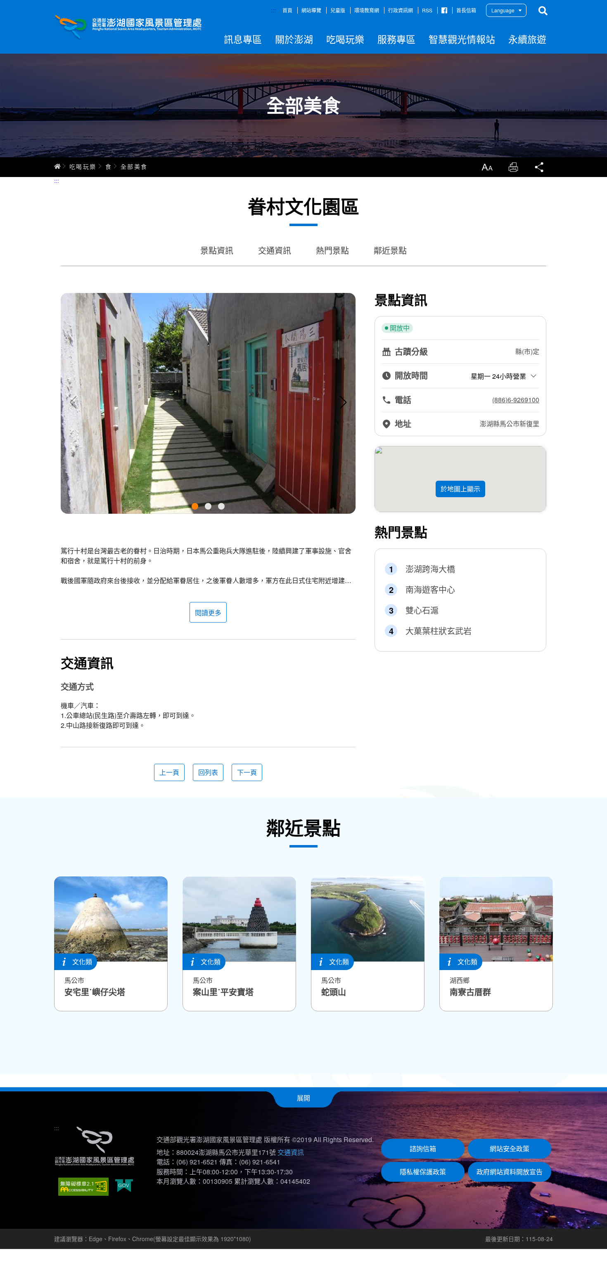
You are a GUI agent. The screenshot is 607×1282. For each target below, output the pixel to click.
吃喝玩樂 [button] (345, 39)
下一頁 (247, 772)
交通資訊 (274, 250)
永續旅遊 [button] (527, 39)
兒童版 (337, 10)
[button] (195, 506)
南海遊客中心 (430, 590)
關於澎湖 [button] (294, 39)
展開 (303, 1098)
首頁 (287, 10)
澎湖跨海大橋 (430, 569)
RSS (427, 10)
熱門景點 (332, 250)
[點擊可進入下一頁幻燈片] (343, 402)
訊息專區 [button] (243, 39)
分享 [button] (540, 167)
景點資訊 (216, 250)
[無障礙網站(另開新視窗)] (83, 1187)
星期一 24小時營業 (498, 376)
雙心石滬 (422, 610)
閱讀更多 (208, 612)
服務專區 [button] (396, 39)
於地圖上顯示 (460, 488)
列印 (513, 167)
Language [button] (503, 10)
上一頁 (169, 772)
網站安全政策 (509, 1148)
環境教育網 (366, 10)
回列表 (208, 772)
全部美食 (134, 166)
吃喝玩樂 (83, 166)
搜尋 (543, 11)
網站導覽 (311, 10)
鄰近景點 (390, 250)
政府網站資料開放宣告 (510, 1171)
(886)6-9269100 (515, 400)
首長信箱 (466, 10)
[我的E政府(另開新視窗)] (124, 1186)
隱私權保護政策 (423, 1171)
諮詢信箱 (423, 1148)
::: (273, 10)
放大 (487, 167)
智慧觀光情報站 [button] (462, 39)
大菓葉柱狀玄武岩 (438, 631)
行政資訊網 (400, 10)
